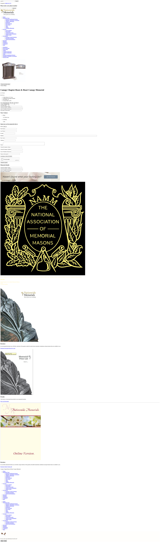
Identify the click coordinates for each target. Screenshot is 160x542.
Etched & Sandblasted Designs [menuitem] (12, 19)
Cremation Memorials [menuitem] (10, 28)
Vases (4, 53)
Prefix (1, 126)
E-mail (1, 133)
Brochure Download (4, 348)
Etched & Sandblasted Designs (9, 55)
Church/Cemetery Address (5, 107)
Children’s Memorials (7, 52)
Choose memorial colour (5, 84)
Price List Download (4, 401)
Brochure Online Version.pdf (6, 466)
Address (2, 140)
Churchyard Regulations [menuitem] (10, 39)
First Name (2, 128)
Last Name (2, 131)
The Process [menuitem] (5, 36)
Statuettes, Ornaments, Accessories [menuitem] (12, 20)
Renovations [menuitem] (8, 31)
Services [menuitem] (4, 29)
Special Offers (6, 57)
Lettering (2, 105)
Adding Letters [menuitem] (8, 34)
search (1, 1)
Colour (1, 103)
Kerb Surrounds (6, 48)
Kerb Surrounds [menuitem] (9, 23)
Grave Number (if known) (5, 109)
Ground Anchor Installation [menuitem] (11, 33)
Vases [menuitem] (7, 25)
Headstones (5, 47)
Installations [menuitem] (5, 42)
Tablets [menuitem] (7, 27)
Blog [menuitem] (4, 45)
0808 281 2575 (8, 3)
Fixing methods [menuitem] (9, 30)
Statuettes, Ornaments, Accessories (10, 56)
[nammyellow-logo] (42, 274)
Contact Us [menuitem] (5, 43)
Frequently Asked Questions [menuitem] (11, 37)
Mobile (1, 135)
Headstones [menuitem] (8, 22)
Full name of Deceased (5, 110)
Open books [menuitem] (8, 24)
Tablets (4, 50)
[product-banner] (30, 181)
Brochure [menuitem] (5, 40)
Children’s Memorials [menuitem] (10, 21)
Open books (5, 49)
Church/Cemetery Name (5, 106)
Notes (1, 144)
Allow (5, 540)
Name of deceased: (4, 154)
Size (1, 102)
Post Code (2, 138)
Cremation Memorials (7, 51)
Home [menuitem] (4, 16)
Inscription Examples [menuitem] (10, 38)
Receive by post (12, 348)
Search (17, 1)
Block (2, 540)
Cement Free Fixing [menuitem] (9, 32)
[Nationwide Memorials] (7, 14)
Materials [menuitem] (5, 41)
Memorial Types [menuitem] (6, 18)
